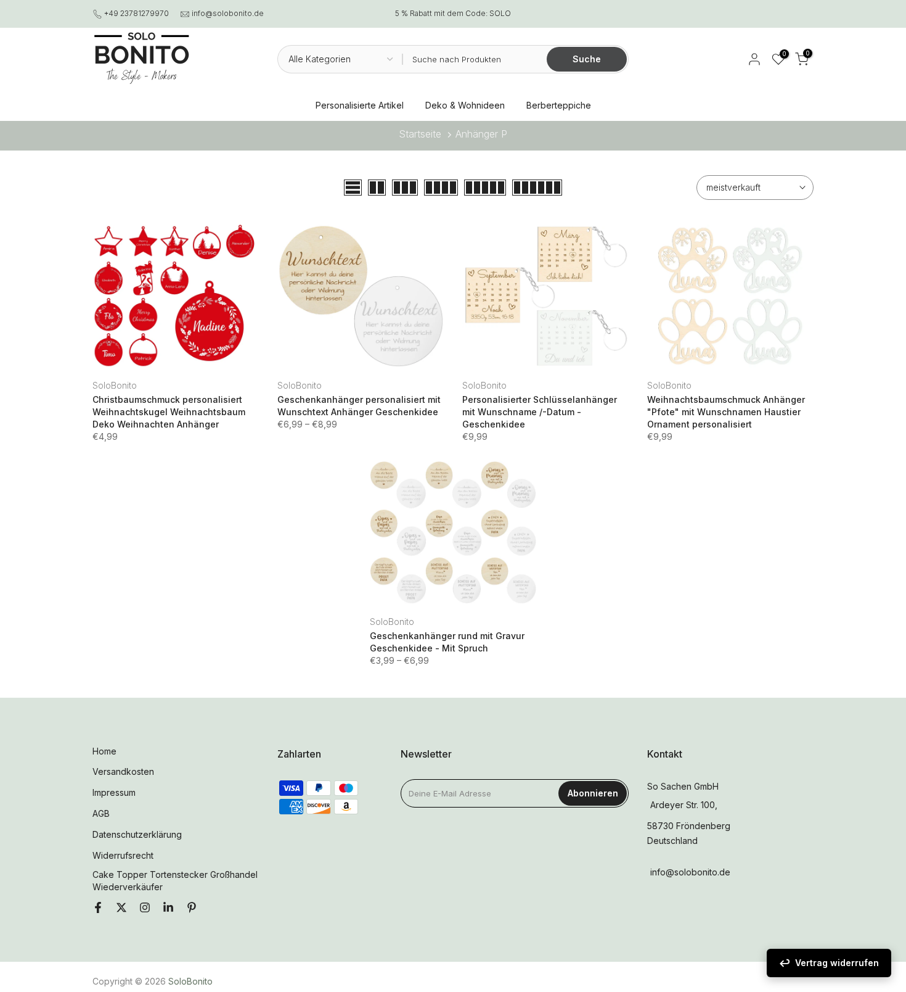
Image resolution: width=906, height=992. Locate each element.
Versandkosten (123, 771)
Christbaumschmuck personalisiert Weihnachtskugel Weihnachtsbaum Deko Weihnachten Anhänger (168, 411)
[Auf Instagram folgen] (144, 908)
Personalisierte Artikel (360, 105)
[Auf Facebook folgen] (98, 908)
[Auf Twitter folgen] (121, 908)
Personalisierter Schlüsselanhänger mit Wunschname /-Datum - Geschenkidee (539, 411)
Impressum (114, 792)
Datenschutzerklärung (137, 834)
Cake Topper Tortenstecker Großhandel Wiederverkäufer (175, 880)
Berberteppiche (558, 105)
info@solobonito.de (228, 13)
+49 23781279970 (136, 13)
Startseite (420, 134)
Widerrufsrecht (122, 855)
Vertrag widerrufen (837, 962)
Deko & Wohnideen (465, 105)
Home (104, 751)
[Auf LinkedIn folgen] (168, 908)
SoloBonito (114, 385)
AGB (101, 813)
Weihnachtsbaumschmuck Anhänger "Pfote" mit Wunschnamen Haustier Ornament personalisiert (726, 411)
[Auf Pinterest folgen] (191, 908)
